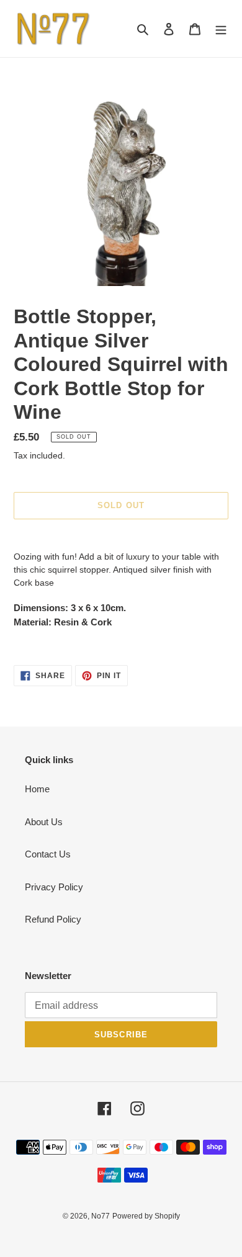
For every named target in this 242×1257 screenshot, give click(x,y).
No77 (100, 1216)
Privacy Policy (54, 887)
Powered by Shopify (146, 1216)
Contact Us (48, 854)
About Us (44, 821)
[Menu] (221, 29)
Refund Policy (53, 919)
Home (37, 789)
